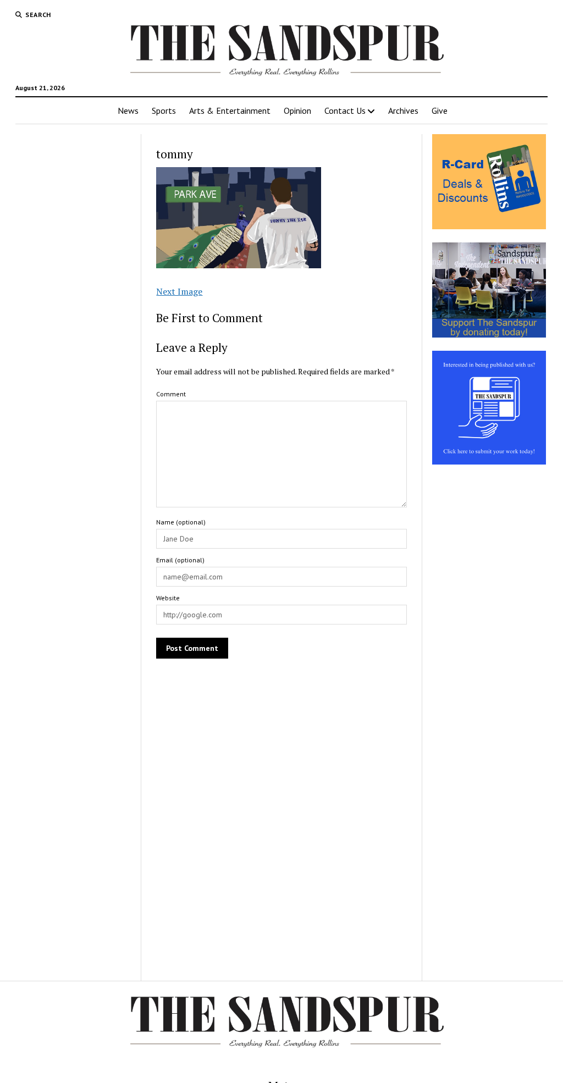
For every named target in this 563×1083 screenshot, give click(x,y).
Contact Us (345, 110)
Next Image (179, 291)
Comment (171, 394)
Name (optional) (181, 522)
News (128, 110)
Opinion (297, 110)
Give (440, 110)
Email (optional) (180, 560)
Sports (164, 110)
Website (168, 598)
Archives (403, 110)
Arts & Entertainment (230, 110)
